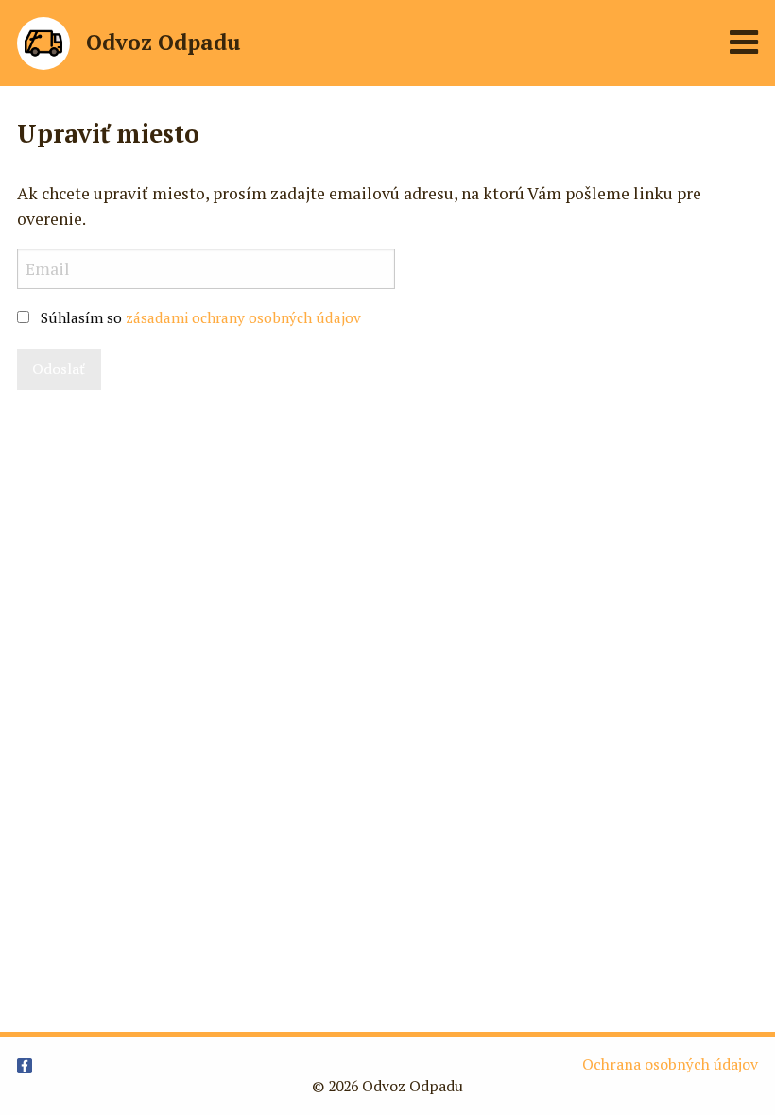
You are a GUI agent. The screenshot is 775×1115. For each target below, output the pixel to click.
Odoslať (58, 369)
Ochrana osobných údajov (670, 1064)
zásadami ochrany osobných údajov (243, 317)
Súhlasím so (201, 317)
